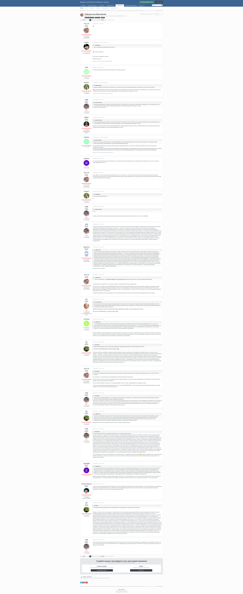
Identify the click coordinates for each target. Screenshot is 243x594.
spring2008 (86, 463)
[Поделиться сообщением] (161, 23)
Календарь (92, 7)
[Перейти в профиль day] (86, 349)
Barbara (86, 117)
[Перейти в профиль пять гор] (82, 15)
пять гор (89, 15)
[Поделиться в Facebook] (83, 582)
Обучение (102, 5)
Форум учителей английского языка (94, 2)
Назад (84, 556)
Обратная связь (121, 589)
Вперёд (102, 556)
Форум (81, 7)
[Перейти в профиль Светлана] (86, 323)
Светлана (86, 319)
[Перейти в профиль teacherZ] (86, 87)
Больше (141, 5)
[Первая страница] (81, 20)
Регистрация (158, 2)
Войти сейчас (141, 570)
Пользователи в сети (114, 7)
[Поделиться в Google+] (85, 582)
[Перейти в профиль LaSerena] (86, 141)
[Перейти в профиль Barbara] (86, 124)
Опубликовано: (98, 23)
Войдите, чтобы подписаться (147, 14)
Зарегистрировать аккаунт (102, 570)
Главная (83, 5)
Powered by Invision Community (121, 592)
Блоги (86, 7)
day (86, 342)
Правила (98, 7)
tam (86, 299)
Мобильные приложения (131, 5)
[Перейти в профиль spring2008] (86, 470)
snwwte (86, 42)
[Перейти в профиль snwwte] (86, 47)
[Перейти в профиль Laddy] (86, 106)
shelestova (86, 247)
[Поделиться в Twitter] (81, 582)
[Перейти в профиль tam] (86, 306)
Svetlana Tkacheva (86, 484)
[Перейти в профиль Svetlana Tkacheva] (86, 491)
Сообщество (119, 5)
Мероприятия (110, 5)
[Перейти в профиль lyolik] (86, 72)
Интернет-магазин (92, 5)
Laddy (86, 99)
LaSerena (86, 137)
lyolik (86, 67)
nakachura (86, 158)
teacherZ (86, 82)
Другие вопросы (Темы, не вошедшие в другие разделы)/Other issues (112, 15)
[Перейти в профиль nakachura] (86, 163)
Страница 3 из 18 (111, 556)
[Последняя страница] (105, 20)
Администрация (105, 7)
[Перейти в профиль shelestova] (86, 254)
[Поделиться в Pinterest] (87, 582)
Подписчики (157, 14)
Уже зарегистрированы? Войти (146, 2)
